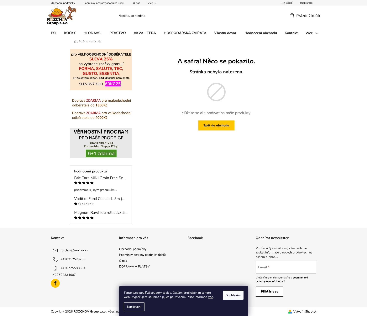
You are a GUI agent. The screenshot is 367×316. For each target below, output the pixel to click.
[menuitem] (53, 32)
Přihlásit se (269, 291)
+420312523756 (73, 259)
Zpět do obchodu (216, 125)
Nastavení (134, 307)
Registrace (306, 3)
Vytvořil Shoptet (304, 311)
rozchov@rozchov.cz (74, 250)
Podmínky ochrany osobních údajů (103, 3)
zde (210, 297)
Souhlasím (233, 295)
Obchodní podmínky (63, 3)
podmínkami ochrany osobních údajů (282, 279)
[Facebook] (55, 283)
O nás (136, 3)
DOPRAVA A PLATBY (134, 266)
